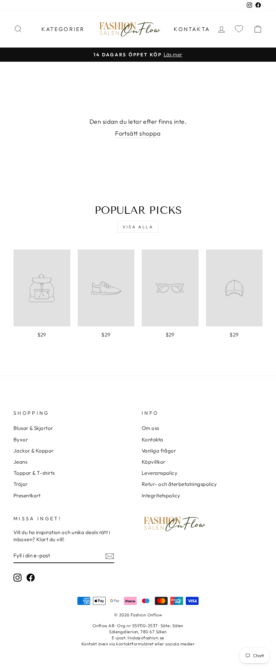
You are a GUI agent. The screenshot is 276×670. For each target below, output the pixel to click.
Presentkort (27, 495)
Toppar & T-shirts (34, 473)
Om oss (150, 428)
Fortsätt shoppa (138, 133)
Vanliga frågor (159, 450)
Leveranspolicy (159, 473)
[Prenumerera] (109, 555)
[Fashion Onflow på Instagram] (17, 577)
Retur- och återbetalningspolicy (179, 484)
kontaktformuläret (135, 643)
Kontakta (192, 29)
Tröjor (20, 484)
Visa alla (138, 226)
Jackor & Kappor (33, 450)
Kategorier (62, 29)
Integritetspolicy (161, 495)
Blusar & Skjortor (33, 428)
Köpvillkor (154, 462)
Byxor (20, 439)
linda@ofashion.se (146, 637)
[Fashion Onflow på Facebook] (31, 577)
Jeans (20, 462)
